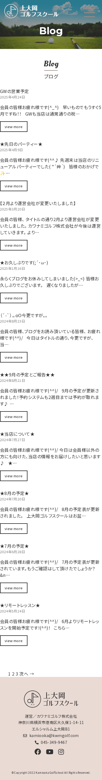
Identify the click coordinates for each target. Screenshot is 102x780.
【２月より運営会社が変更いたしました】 (38, 203)
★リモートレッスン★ (20, 605)
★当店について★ (17, 434)
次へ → (26, 673)
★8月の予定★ (14, 493)
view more (14, 126)
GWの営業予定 (14, 91)
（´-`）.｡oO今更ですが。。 (23, 315)
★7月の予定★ (14, 546)
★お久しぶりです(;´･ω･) (24, 262)
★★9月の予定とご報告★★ (27, 374)
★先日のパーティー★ (21, 144)
